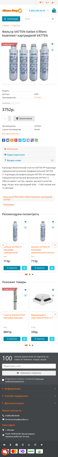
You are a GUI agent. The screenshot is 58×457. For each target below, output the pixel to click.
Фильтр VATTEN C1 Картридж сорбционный (13, 250)
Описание (12, 148)
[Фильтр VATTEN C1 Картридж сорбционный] (15, 231)
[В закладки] (52, 44)
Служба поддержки (16, 396)
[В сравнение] (52, 50)
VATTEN (37, 97)
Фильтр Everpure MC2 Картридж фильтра (14, 316)
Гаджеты (16, 25)
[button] (26, 274)
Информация (13, 388)
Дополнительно (14, 403)
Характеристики (16, 154)
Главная (5, 25)
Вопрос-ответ (30, 160)
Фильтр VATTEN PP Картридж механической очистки (42, 250)
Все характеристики (11, 133)
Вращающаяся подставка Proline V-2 (42, 316)
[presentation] (3, 245)
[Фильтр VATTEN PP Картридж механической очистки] (42, 231)
